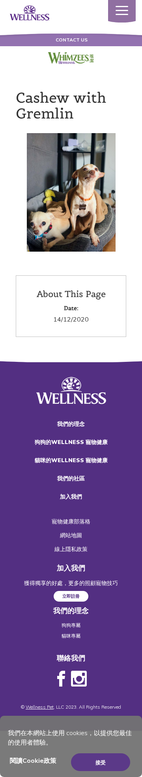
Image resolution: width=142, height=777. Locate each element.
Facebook (61, 679)
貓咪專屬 (71, 636)
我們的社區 (71, 478)
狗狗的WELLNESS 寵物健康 (71, 442)
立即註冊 (71, 596)
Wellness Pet (40, 707)
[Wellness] (29, 12)
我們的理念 (71, 423)
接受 (100, 762)
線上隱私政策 (71, 549)
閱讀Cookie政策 (33, 760)
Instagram (79, 679)
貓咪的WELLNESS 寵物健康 (71, 460)
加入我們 (71, 496)
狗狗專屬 (71, 625)
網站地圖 (71, 535)
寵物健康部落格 (71, 521)
